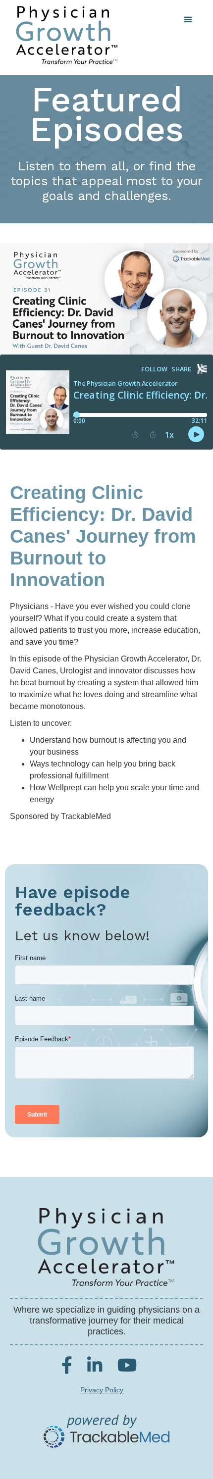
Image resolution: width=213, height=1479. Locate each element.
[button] (188, 20)
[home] (64, 35)
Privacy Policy (101, 1390)
